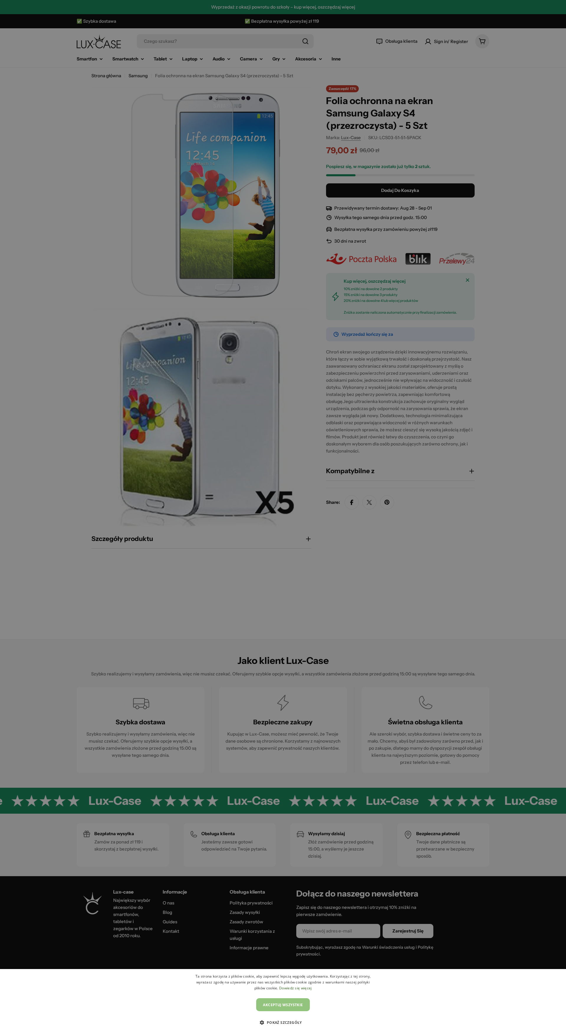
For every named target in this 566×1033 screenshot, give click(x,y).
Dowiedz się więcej (295, 988)
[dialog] (283, 1001)
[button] (283, 1022)
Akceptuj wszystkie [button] (283, 1004)
